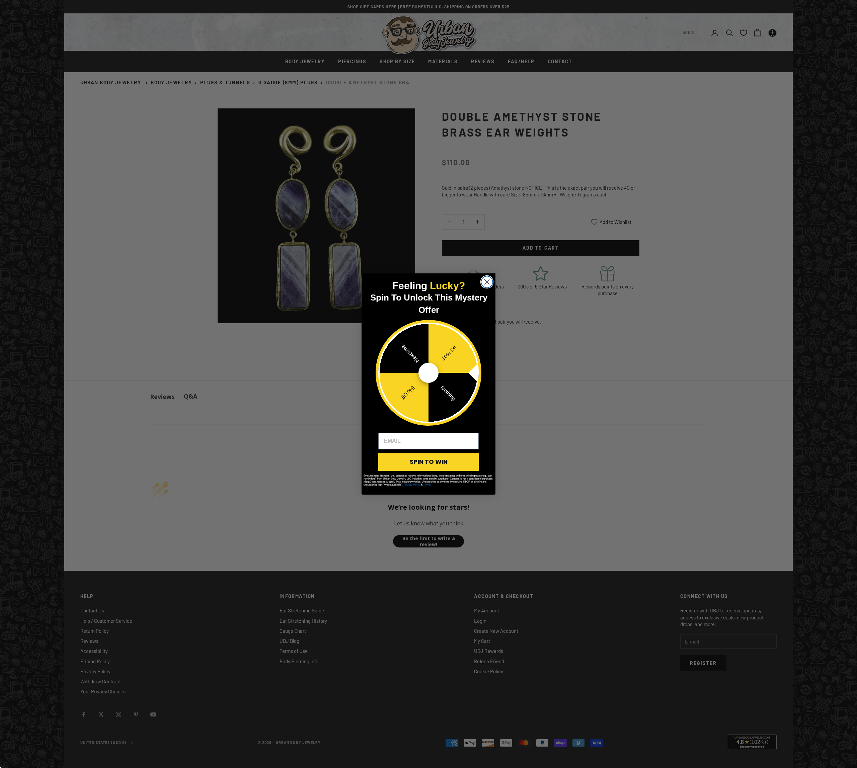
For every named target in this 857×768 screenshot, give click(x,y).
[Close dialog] (487, 282)
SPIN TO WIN (429, 461)
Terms (427, 484)
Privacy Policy (412, 484)
